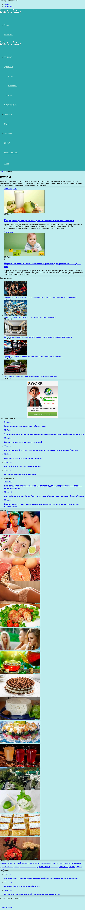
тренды (2, 869)
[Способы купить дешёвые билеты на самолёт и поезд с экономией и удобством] (15, 315)
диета (37, 863)
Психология (12, 86)
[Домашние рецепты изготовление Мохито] (20, 812)
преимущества (32, 866)
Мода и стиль (10, 105)
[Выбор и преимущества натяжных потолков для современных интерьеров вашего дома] (15, 335)
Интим (10, 76)
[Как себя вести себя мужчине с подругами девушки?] (20, 650)
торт (80, 867)
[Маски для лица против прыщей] (20, 557)
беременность (4, 863)
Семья (7, 143)
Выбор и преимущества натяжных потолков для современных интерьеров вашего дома (38, 337)
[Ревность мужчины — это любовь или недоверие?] (20, 534)
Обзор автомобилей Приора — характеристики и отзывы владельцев (31, 376)
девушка (31, 863)
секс (77, 867)
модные (2, 866)
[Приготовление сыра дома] (20, 719)
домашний (44, 863)
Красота (8, 114)
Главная (3, 171)
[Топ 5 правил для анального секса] (20, 603)
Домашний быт (11, 153)
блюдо (11, 863)
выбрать (25, 863)
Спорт (10, 95)
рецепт (63, 866)
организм (16, 866)
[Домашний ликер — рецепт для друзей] (20, 766)
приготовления (54, 866)
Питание (8, 133)
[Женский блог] (10, 14)
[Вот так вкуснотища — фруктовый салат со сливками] (20, 743)
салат (72, 866)
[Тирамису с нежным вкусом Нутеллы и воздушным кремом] (20, 696)
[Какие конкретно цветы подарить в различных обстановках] (20, 859)
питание (22, 866)
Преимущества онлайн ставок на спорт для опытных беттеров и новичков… (33, 357)
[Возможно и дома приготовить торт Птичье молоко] (20, 836)
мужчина (9, 866)
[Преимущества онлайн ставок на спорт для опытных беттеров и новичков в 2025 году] (15, 355)
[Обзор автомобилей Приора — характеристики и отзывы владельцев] (15, 374)
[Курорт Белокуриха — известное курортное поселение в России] (20, 789)
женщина (52, 863)
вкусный (17, 863)
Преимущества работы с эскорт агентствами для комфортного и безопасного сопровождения (40, 297)
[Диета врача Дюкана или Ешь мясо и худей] (20, 580)
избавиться (61, 863)
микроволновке (75, 863)
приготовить (43, 866)
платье (26, 866)
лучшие (68, 863)
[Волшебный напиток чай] (20, 673)
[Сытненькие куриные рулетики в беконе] (20, 627)
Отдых (7, 124)
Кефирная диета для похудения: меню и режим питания (39, 220)
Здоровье (8, 67)
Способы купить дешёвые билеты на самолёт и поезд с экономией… (30, 317)
